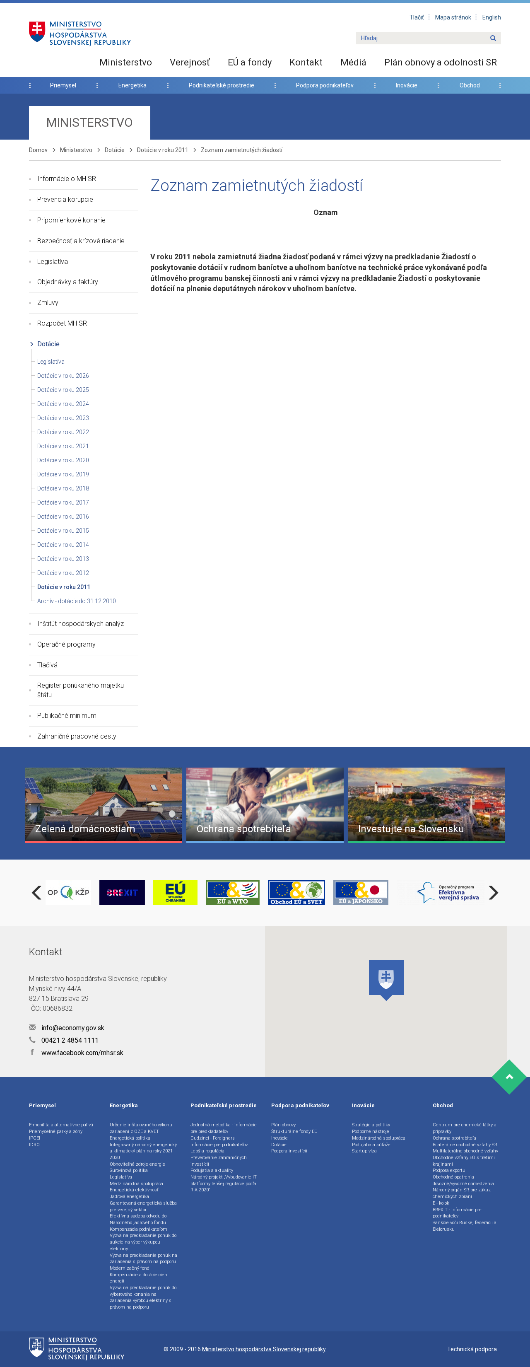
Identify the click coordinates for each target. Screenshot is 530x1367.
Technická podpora (472, 1349)
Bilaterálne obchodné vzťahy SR (465, 1144)
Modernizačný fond (129, 1268)
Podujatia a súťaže (371, 1144)
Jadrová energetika (129, 1196)
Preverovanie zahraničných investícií (218, 1161)
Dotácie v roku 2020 (63, 460)
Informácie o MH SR (66, 179)
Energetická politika (130, 1138)
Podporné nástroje (370, 1131)
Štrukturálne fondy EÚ (294, 1131)
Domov (38, 150)
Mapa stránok (453, 17)
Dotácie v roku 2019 (63, 474)
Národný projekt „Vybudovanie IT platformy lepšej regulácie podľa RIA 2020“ (223, 1183)
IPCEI (34, 1138)
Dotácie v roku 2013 (63, 558)
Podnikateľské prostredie (221, 85)
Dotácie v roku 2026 (63, 375)
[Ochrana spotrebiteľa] (265, 805)
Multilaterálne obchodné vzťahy (465, 1151)
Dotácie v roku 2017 (63, 502)
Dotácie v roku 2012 (63, 573)
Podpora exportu (449, 1170)
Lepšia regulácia (207, 1151)
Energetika (132, 85)
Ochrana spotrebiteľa (454, 1138)
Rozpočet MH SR (62, 323)
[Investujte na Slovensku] (426, 805)
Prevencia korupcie (65, 199)
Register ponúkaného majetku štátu (80, 690)
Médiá (353, 62)
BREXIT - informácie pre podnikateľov (457, 1213)
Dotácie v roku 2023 (63, 418)
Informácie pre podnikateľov (219, 1144)
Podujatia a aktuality (211, 1170)
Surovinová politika (129, 1170)
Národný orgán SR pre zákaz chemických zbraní (462, 1193)
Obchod (470, 85)
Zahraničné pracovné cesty (76, 736)
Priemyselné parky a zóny (55, 1131)
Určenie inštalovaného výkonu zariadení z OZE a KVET (141, 1128)
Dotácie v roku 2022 (63, 432)
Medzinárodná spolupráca (136, 1183)
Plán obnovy (283, 1125)
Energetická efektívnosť (134, 1190)
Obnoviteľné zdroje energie (137, 1164)
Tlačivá (47, 665)
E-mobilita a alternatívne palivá (61, 1125)
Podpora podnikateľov (325, 85)
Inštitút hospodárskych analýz (80, 624)
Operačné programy (66, 644)
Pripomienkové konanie (71, 220)
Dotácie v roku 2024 (63, 404)
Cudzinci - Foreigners (212, 1138)
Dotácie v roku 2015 (63, 530)
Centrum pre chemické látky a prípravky (464, 1128)
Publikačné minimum (66, 716)
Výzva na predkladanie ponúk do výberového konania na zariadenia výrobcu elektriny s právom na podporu (143, 1297)
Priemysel (63, 85)
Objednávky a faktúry (67, 282)
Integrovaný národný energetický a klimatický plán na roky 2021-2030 (143, 1151)
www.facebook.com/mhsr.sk (77, 1053)
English (491, 17)
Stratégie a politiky (371, 1125)
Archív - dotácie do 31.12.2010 (76, 601)
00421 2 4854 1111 (69, 1040)
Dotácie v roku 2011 (162, 150)
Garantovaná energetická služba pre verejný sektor (143, 1206)
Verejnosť (190, 62)
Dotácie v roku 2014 (63, 544)
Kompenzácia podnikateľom (138, 1229)
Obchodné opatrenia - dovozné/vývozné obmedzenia (463, 1180)
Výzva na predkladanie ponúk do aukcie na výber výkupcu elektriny (143, 1242)
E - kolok (441, 1203)
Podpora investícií (289, 1151)
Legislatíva (52, 262)
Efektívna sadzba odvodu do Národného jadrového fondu (138, 1219)
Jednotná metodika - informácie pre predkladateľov (223, 1128)
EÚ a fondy (250, 62)
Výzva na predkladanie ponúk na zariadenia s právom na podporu (143, 1259)
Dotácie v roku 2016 (63, 516)
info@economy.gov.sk (72, 1028)
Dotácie (115, 150)
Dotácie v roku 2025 (63, 389)
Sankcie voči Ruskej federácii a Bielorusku (464, 1226)
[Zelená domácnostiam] (103, 805)
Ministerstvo (125, 62)
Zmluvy (47, 303)
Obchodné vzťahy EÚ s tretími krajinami (464, 1161)
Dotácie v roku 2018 (63, 488)
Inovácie (406, 85)
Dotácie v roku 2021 (63, 446)
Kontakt (306, 62)
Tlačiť (417, 17)
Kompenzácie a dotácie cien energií (138, 1278)
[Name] (493, 38)
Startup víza (364, 1151)
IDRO (34, 1144)
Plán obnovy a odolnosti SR (440, 62)
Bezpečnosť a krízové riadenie (81, 241)
